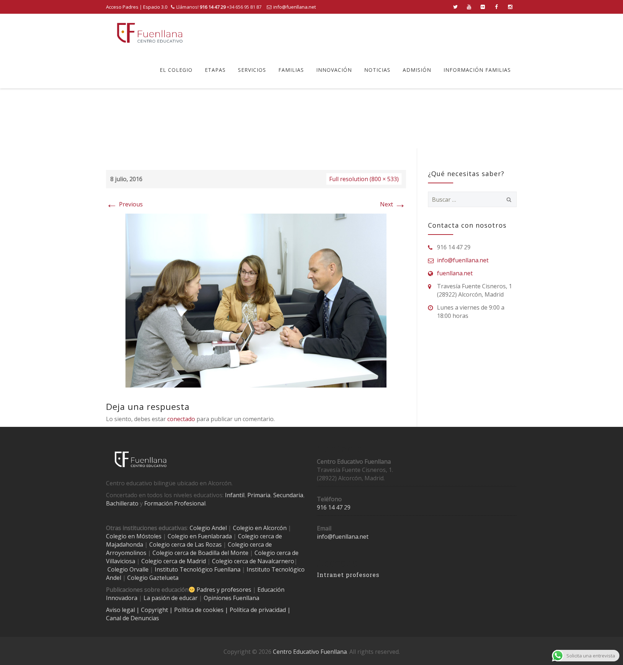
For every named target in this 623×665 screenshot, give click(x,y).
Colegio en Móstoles (134, 536)
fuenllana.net (455, 273)
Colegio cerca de (250, 544)
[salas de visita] (255, 300)
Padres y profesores (223, 590)
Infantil (234, 495)
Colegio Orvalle (128, 569)
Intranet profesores (348, 574)
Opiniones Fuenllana (231, 598)
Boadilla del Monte (223, 553)
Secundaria (288, 495)
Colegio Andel (208, 528)
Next (393, 204)
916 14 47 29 (333, 507)
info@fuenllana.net (294, 7)
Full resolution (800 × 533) (364, 179)
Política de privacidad (258, 610)
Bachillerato (122, 503)
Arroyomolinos (126, 553)
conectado (181, 419)
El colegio (176, 69)
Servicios (252, 69)
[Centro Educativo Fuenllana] (150, 32)
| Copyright (152, 610)
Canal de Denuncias (132, 618)
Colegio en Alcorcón (260, 528)
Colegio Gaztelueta (152, 578)
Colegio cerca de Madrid (173, 561)
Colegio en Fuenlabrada (200, 536)
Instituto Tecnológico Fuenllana (197, 569)
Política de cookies (199, 610)
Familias (291, 69)
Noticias (377, 69)
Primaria (258, 495)
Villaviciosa (120, 561)
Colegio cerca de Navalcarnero (253, 561)
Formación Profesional (175, 503)
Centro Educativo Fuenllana (310, 652)
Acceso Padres (122, 7)
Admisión (417, 69)
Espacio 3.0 (155, 7)
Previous (124, 204)
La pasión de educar (170, 598)
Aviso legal (121, 610)
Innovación (334, 69)
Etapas (215, 69)
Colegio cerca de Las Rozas (185, 544)
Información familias (477, 69)
